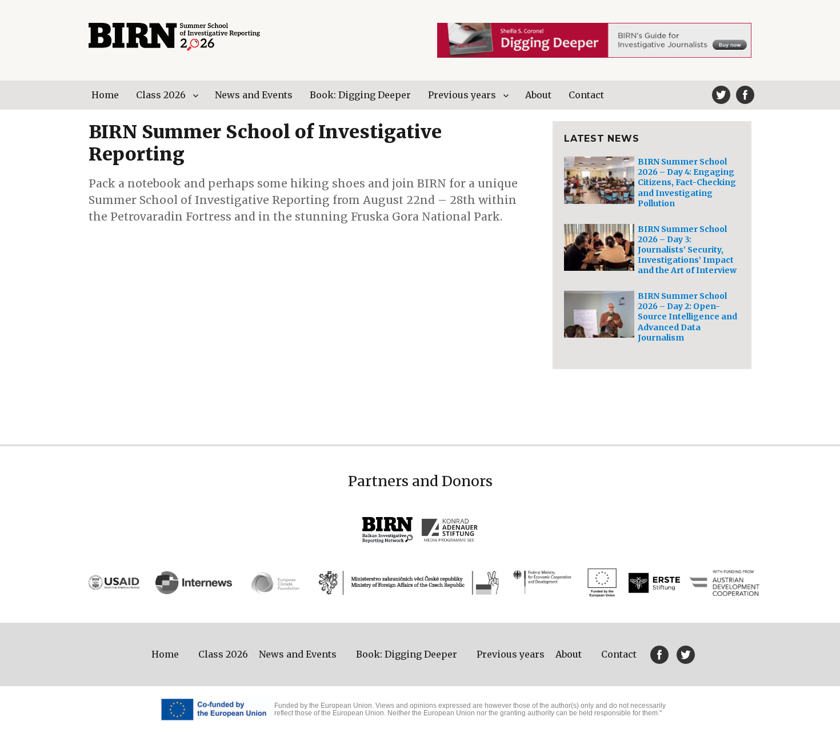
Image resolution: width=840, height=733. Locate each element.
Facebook (745, 95)
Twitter (721, 95)
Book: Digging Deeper (360, 95)
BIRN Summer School (174, 37)
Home (105, 95)
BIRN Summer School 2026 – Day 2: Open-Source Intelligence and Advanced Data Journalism (687, 317)
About (538, 95)
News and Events (254, 95)
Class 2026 (161, 95)
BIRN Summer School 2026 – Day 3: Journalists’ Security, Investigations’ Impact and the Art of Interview (687, 250)
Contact (586, 95)
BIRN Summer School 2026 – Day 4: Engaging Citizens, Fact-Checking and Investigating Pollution (687, 183)
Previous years (462, 95)
